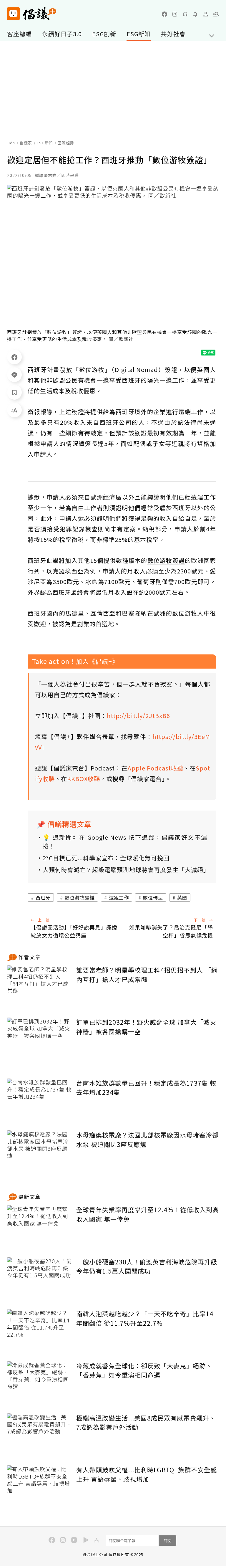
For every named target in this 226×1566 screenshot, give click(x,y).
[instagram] (175, 14)
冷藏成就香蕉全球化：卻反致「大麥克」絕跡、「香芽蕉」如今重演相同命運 (144, 1370)
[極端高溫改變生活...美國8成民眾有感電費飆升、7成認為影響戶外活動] (39, 1435)
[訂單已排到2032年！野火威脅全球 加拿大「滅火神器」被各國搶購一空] (39, 1039)
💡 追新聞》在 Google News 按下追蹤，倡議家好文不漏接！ (125, 841)
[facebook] (164, 14)
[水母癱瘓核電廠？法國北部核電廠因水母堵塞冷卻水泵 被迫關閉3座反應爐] (39, 1152)
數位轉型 (153, 897)
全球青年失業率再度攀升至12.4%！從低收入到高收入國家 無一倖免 (147, 1214)
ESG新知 (139, 33)
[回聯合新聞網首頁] (13, 13)
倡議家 (26, 143)
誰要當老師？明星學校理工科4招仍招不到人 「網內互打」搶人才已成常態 (147, 974)
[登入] (206, 14)
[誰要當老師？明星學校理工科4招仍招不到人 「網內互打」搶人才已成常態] (39, 987)
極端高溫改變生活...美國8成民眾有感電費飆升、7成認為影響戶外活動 (146, 1422)
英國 (182, 897)
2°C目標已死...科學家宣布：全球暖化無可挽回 (106, 858)
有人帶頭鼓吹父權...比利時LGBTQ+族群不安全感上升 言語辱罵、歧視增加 (146, 1474)
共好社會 (173, 33)
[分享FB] (14, 357)
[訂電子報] (195, 14)
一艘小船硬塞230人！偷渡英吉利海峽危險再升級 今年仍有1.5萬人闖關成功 (146, 1266)
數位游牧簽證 (80, 897)
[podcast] (185, 14)
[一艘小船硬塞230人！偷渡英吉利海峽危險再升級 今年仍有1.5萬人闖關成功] (39, 1279)
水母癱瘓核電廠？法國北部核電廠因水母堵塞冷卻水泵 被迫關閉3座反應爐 (147, 1139)
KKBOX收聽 (83, 778)
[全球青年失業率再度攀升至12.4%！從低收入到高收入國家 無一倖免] (39, 1226)
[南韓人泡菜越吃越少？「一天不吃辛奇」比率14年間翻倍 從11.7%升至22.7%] (39, 1330)
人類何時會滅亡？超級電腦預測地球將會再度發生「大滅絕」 (125, 869)
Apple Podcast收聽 (155, 768)
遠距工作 (119, 897)
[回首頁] (31, 13)
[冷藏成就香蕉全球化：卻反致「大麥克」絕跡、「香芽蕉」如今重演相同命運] (39, 1383)
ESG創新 (104, 33)
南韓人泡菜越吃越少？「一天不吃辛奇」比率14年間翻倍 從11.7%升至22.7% (144, 1318)
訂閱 (167, 1540)
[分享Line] (14, 374)
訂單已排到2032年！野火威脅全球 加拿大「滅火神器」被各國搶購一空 (146, 1027)
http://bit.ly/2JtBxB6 (138, 715)
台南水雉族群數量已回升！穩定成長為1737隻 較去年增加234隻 (146, 1088)
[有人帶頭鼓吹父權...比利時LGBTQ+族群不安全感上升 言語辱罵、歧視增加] (39, 1487)
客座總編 (19, 33)
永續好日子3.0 (62, 33)
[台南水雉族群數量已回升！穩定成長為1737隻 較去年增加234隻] (39, 1100)
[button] (216, 14)
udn (11, 143)
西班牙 (43, 897)
